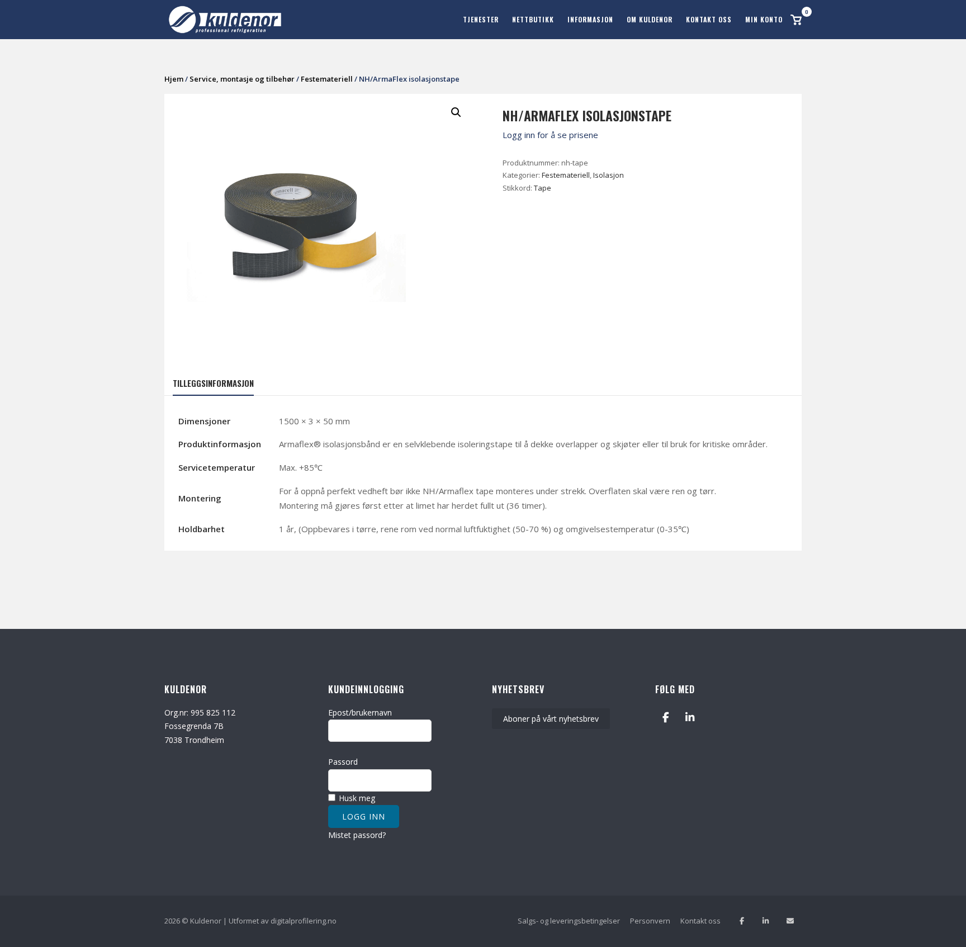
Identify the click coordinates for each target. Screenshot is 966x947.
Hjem (173, 79)
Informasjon (590, 19)
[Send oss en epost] (790, 921)
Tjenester (481, 19)
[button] (456, 112)
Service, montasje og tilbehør (242, 79)
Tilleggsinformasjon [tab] (213, 383)
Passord (343, 761)
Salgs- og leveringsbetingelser (569, 921)
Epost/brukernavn (360, 712)
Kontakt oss (709, 19)
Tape (542, 188)
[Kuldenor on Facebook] (665, 717)
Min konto (764, 19)
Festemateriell (327, 79)
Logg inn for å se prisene (550, 134)
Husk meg (356, 798)
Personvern (650, 921)
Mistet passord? (357, 835)
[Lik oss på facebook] (741, 921)
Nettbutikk (533, 19)
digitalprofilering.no (304, 921)
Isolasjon (608, 175)
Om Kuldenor (650, 19)
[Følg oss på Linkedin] (765, 921)
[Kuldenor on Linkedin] (690, 717)
